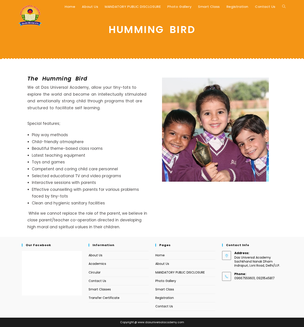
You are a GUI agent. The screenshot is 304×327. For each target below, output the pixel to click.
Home (160, 255)
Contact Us (97, 281)
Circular (95, 272)
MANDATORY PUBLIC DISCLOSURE (180, 272)
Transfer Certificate (104, 298)
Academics (97, 263)
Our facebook (38, 245)
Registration (164, 298)
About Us (95, 255)
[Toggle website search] (284, 6)
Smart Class (164, 289)
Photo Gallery (165, 281)
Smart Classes (100, 289)
